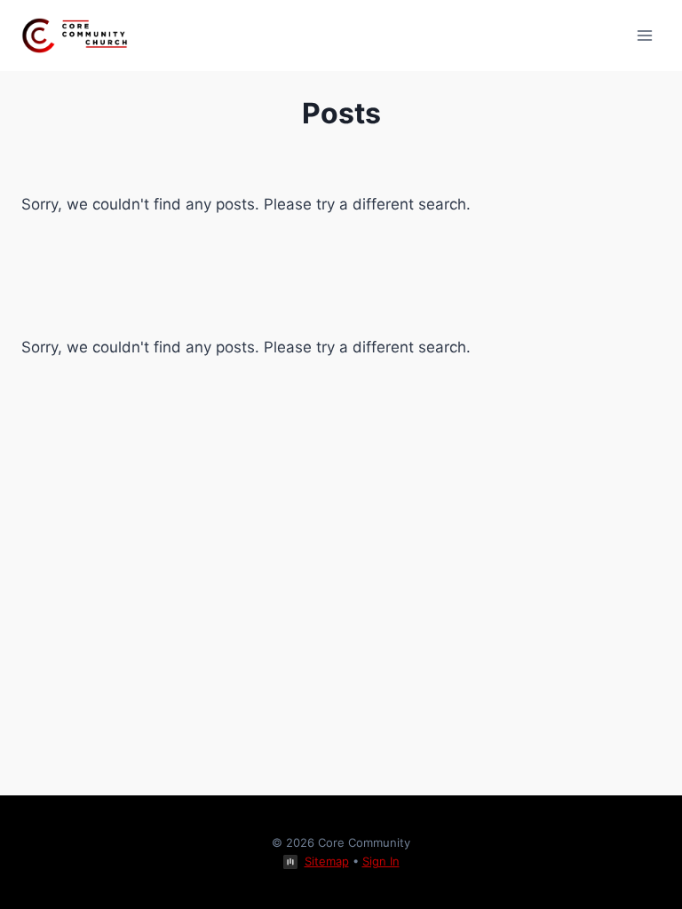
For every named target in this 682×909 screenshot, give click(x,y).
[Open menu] (644, 35)
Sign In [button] (381, 861)
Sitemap (327, 861)
